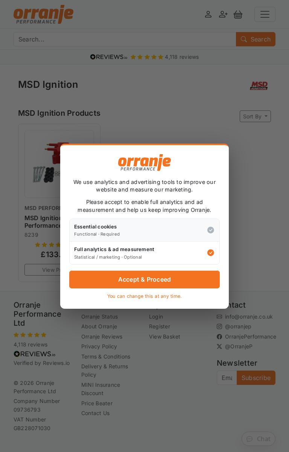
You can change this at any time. (144, 296)
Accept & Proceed (144, 279)
